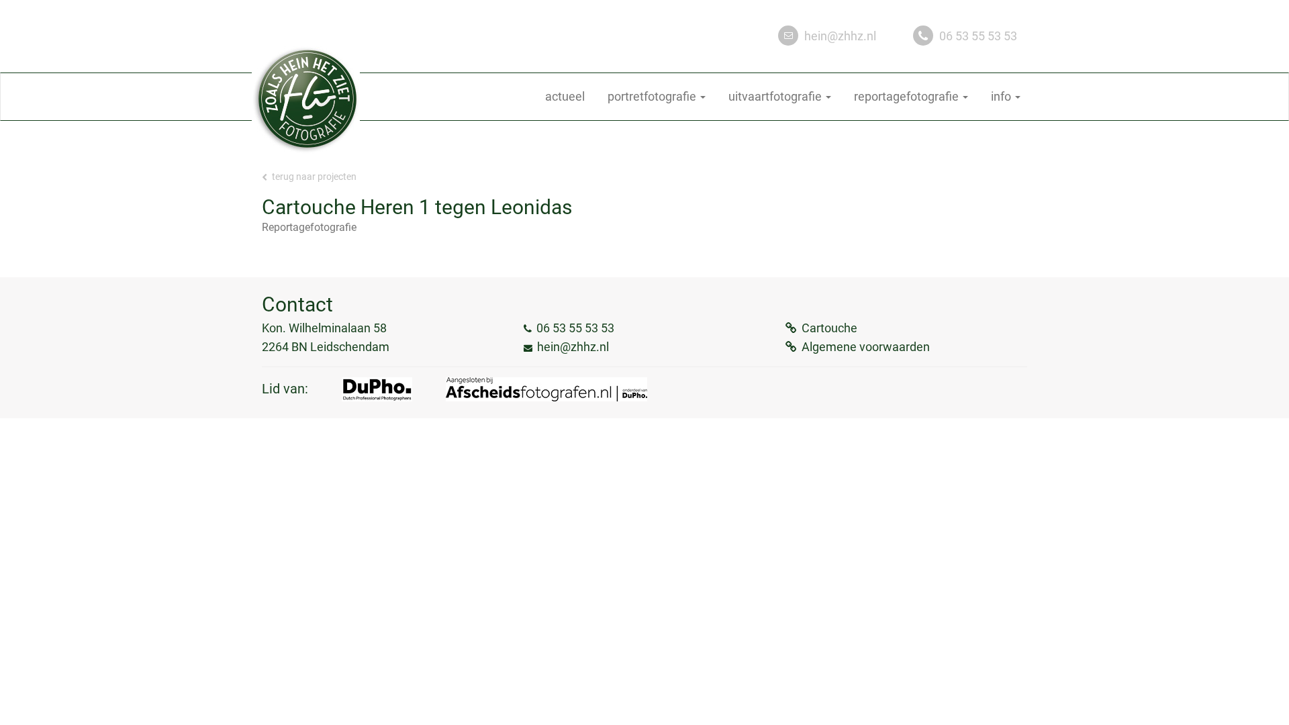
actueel (565, 96)
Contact (297, 304)
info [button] (1002, 96)
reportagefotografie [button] (907, 96)
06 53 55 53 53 (978, 36)
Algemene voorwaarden (866, 347)
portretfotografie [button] (653, 96)
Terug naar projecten (313, 176)
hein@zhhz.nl (840, 36)
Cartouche (829, 328)
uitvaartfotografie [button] (776, 96)
